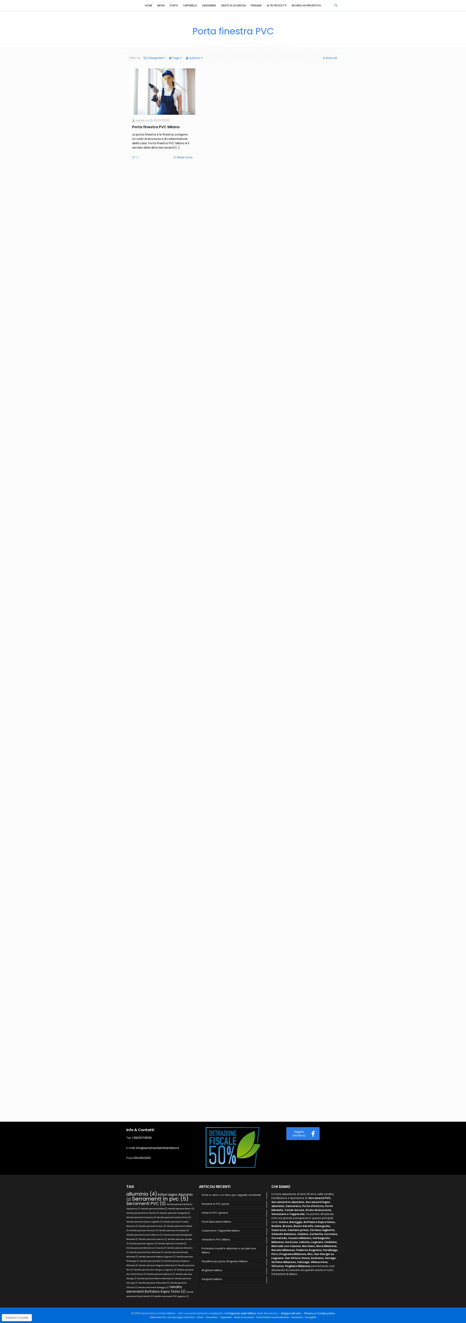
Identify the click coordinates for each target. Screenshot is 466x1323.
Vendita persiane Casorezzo (141, 1217)
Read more (185, 157)
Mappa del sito (291, 1313)
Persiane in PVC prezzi (215, 1204)
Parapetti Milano (212, 1279)
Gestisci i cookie (16, 1318)
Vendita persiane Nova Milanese (146, 1252)
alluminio (141, 1194)
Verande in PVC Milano (216, 1239)
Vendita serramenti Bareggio (153, 1287)
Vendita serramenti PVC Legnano (171, 1296)
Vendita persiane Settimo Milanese (155, 1278)
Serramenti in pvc (160, 1198)
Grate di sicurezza (244, 1317)
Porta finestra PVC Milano (156, 126)
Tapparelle (226, 1317)
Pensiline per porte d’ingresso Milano (225, 1261)
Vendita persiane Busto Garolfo (142, 1213)
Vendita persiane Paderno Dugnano (157, 1256)
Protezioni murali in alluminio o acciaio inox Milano (229, 1250)
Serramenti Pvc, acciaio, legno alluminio (172, 1317)
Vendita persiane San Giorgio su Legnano (155, 1269)
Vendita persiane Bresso (181, 1208)
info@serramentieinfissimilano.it (157, 1148)
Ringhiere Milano (212, 1270)
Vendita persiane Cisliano (152, 1226)
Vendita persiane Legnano (143, 1243)
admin (140, 120)
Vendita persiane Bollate (154, 1208)
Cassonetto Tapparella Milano (221, 1230)
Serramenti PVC (146, 1203)
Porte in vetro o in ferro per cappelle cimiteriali (231, 1195)
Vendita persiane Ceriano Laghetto (144, 1221)
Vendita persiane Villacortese (154, 1283)
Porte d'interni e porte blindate (272, 1317)
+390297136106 (142, 1138)
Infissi (200, 1317)
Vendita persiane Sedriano (161, 1274)
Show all (331, 58)
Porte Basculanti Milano (216, 1222)
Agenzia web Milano (242, 1313)
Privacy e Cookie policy (319, 1313)
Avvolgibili (310, 1317)
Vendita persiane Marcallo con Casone (146, 1248)
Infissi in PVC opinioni (215, 1213)
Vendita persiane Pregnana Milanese (158, 1265)
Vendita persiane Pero (152, 1261)
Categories (155, 58)
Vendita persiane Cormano (143, 1230)
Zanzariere (211, 1317)
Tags (175, 58)
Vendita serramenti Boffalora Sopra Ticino (156, 1289)
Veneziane (297, 1317)
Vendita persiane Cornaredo (174, 1230)
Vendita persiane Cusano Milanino (144, 1235)
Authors (194, 58)
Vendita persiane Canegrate (175, 1213)
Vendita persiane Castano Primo (174, 1217)
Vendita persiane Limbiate (172, 1243)
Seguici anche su (299, 1133)
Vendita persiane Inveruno (153, 1239)
